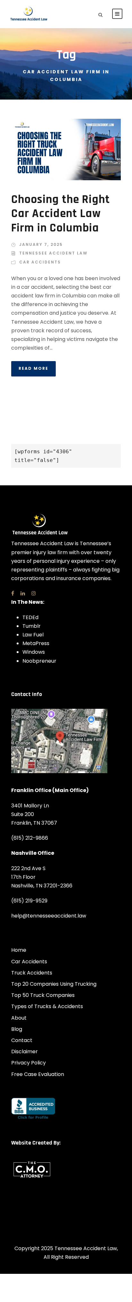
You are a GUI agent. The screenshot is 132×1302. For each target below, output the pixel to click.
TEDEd (30, 617)
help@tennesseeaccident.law (48, 915)
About (19, 1018)
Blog (16, 1029)
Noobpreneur (39, 661)
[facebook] (12, 593)
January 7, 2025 (41, 244)
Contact (21, 1040)
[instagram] (33, 593)
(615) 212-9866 (29, 838)
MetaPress (35, 643)
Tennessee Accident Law (53, 253)
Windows (33, 652)
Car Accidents (40, 262)
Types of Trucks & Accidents (47, 1006)
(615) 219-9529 (29, 900)
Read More (33, 368)
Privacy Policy (28, 1062)
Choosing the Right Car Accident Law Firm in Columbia (60, 214)
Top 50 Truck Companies (43, 995)
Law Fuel (33, 634)
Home (18, 950)
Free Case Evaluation (37, 1074)
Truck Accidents (31, 972)
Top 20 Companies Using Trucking (53, 984)
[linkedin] (23, 593)
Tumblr (31, 626)
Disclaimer (24, 1051)
